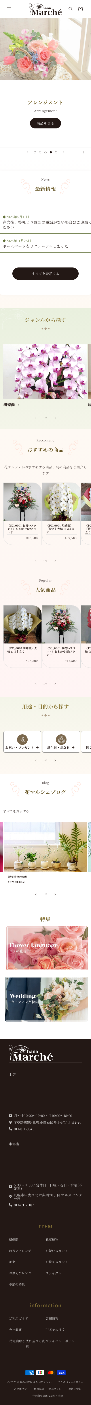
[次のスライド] (63, 152)
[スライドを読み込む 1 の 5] (35, 152)
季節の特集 (17, 1284)
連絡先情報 (75, 1388)
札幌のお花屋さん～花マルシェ (35, 1382)
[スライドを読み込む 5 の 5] (56, 152)
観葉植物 (52, 1239)
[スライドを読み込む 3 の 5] (45, 152)
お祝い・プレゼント (19, 748)
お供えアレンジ (20, 1273)
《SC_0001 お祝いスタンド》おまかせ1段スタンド (22, 529)
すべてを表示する (45, 273)
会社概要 (15, 1329)
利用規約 (39, 1388)
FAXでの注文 (55, 1329)
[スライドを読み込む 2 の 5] (40, 152)
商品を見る (45, 123)
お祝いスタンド (57, 1250)
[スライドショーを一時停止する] (86, 152)
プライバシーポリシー (62, 1341)
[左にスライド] (36, 418)
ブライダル (54, 1273)
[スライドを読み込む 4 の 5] (50, 152)
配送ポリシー (56, 1388)
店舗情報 (52, 1318)
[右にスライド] (55, 418)
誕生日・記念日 (58, 748)
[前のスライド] (27, 152)
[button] (9, 9)
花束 (12, 1262)
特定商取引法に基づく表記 (27, 1344)
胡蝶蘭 (9, 404)
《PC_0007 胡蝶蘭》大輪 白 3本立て (22, 649)
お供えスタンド (57, 1262)
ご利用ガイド (18, 1318)
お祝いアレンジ (20, 1250)
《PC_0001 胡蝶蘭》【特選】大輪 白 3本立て (60, 529)
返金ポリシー (21, 1388)
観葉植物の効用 (18, 876)
